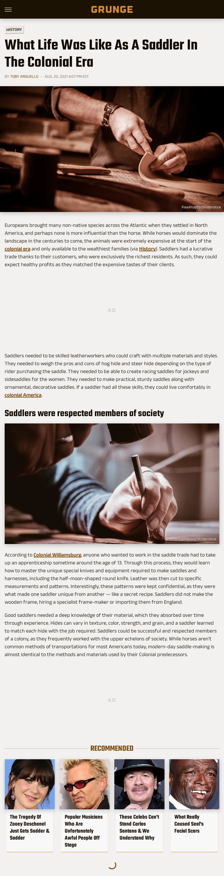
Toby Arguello (24, 76)
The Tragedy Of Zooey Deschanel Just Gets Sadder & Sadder (29, 827)
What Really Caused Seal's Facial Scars (189, 823)
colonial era (17, 249)
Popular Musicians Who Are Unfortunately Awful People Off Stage (84, 830)
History (14, 29)
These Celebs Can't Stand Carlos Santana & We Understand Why (139, 827)
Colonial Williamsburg (57, 555)
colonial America (23, 395)
